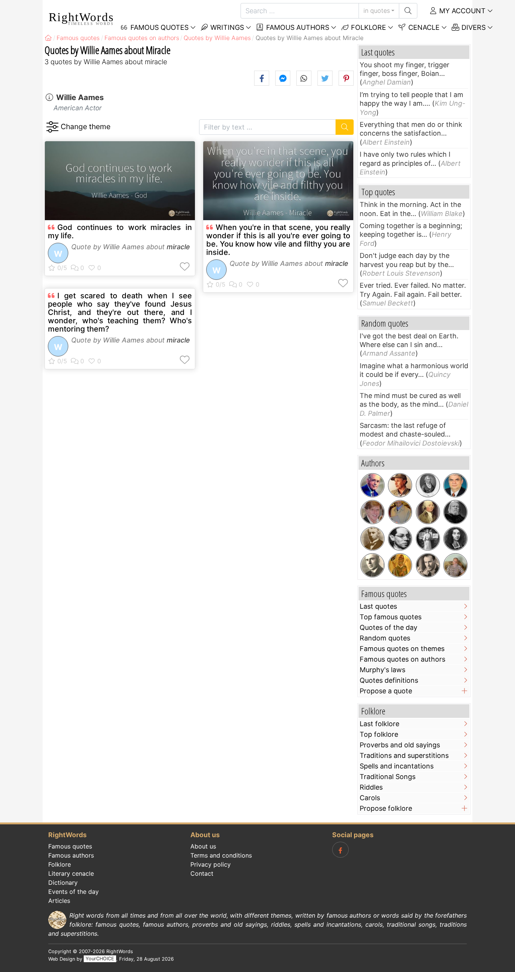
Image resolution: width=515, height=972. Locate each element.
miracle (178, 247)
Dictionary (63, 882)
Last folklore (379, 724)
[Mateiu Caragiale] (372, 539)
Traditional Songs (387, 777)
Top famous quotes (391, 617)
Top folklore (379, 734)
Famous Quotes (159, 27)
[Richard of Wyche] (400, 565)
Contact (201, 873)
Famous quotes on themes (402, 649)
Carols (370, 798)
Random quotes (385, 638)
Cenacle (423, 27)
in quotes (376, 10)
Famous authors (296, 27)
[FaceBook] (340, 850)
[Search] (408, 11)
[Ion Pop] (400, 512)
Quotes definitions (389, 680)
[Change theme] (52, 127)
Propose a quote (386, 691)
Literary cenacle (71, 873)
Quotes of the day (388, 627)
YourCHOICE (100, 959)
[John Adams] (428, 512)
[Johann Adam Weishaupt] (428, 485)
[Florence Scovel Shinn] (428, 539)
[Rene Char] (428, 565)
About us (203, 846)
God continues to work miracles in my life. (120, 231)
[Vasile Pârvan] (372, 565)
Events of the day (73, 891)
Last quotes (378, 606)
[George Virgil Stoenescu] (455, 485)
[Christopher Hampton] (455, 512)
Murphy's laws (382, 670)
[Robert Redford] (372, 512)
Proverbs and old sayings (400, 745)
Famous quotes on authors (402, 659)
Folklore (367, 27)
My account (461, 11)
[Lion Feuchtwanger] (400, 539)
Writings (226, 27)
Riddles (371, 787)
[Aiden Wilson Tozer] (372, 485)
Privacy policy (210, 864)
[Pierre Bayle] (455, 539)
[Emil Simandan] (400, 485)
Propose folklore (386, 808)
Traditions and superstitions (404, 755)
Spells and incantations (397, 766)
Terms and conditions (221, 855)
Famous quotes (70, 846)
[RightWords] (48, 38)
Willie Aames (80, 97)
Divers (473, 27)
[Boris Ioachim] (455, 565)
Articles (59, 900)
